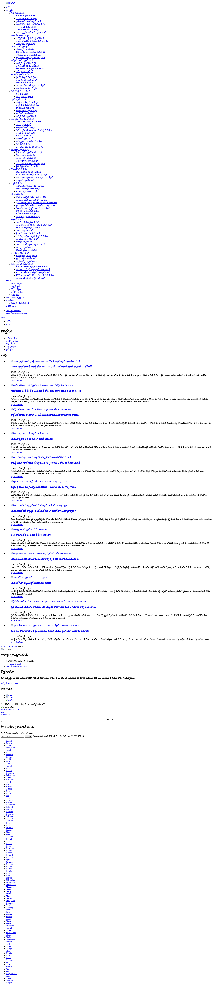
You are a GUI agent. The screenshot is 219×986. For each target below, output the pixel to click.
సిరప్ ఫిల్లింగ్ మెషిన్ (23, 124)
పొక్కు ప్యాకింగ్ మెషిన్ (24, 247)
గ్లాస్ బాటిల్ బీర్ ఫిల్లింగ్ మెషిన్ (27, 66)
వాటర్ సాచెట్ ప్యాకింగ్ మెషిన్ (27, 222)
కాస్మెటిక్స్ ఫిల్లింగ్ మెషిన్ (20, 150)
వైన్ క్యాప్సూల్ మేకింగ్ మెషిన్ (22, 264)
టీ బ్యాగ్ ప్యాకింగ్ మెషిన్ (25, 242)
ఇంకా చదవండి (17, 380)
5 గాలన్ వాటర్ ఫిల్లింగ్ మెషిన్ (27, 30)
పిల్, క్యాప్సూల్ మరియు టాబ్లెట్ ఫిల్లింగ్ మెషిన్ (34, 130)
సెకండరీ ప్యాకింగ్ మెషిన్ (20, 253)
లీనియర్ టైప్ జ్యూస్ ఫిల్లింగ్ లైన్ (28, 55)
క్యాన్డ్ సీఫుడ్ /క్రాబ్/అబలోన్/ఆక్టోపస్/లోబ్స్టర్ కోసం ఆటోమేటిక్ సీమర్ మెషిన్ (45, 462)
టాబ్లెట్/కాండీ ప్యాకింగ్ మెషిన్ (27, 239)
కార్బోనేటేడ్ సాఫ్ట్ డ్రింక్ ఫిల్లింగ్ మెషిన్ (30, 38)
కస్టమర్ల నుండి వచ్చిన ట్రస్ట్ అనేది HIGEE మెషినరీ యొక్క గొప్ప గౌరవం (43, 487)
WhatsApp (5, 715)
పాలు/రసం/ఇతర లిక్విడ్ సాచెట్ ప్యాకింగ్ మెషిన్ (34, 225)
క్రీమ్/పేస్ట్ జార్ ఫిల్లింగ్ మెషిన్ (27, 166)
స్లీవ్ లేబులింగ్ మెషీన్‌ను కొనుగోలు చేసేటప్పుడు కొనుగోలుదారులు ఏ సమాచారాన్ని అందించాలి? (53, 607)
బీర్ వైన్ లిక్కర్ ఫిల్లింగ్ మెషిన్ (22, 60)
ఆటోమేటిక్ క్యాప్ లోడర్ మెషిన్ (28, 189)
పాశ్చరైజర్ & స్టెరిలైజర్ (24, 97)
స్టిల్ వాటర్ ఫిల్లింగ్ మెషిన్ (25, 16)
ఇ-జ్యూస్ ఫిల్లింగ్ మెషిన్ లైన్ (27, 80)
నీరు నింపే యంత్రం (18, 13)
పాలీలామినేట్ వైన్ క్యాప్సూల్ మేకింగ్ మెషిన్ (33, 269)
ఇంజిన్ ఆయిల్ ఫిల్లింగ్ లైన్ (26, 88)
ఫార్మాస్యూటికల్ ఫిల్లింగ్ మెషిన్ (22, 119)
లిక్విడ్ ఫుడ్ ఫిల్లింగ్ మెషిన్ (26, 116)
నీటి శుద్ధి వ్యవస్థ (22, 94)
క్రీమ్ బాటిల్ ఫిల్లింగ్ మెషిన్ (26, 155)
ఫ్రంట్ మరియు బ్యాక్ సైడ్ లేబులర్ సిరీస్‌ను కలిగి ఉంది (36, 203)
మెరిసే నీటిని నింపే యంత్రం (26, 18)
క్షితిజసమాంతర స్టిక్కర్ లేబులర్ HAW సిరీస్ (33, 208)
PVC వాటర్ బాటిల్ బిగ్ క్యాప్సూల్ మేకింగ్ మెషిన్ (35, 275)
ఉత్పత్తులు (10, 10)
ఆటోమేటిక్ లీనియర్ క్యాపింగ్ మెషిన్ (30, 186)
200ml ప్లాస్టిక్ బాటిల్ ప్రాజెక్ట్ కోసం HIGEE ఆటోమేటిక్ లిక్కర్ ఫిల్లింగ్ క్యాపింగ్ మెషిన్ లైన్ (51, 366)
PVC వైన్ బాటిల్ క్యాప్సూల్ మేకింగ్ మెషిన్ (32, 267)
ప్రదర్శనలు (15, 295)
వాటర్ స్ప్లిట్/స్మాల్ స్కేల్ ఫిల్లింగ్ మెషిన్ (31, 32)
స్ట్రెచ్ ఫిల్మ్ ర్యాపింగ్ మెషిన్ (26, 258)
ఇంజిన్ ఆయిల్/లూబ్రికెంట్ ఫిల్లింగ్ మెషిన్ (31, 175)
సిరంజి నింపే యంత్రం (24, 136)
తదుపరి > (11, 647)
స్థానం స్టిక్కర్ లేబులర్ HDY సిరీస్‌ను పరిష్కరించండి (36, 205)
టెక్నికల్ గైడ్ (15, 286)
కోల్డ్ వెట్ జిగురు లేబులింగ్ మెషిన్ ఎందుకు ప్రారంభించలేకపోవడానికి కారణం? (45, 414)
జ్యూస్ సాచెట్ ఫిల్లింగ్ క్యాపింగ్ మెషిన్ (30, 244)
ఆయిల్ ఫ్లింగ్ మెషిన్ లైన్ (25, 83)
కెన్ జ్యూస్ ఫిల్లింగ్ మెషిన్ (25, 49)
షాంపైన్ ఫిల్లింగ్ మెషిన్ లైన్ (26, 63)
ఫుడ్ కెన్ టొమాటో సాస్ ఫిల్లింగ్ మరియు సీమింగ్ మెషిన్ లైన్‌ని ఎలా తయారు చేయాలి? (50, 631)
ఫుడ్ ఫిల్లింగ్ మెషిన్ (18, 99)
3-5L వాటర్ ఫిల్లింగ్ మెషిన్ (26, 27)
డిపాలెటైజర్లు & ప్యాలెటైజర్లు (27, 256)
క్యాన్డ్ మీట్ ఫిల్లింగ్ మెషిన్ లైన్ (27, 102)
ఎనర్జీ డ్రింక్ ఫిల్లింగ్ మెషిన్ (25, 44)
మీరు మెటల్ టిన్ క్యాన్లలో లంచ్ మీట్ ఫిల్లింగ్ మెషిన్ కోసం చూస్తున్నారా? (43, 510)
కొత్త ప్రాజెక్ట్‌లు (16, 289)
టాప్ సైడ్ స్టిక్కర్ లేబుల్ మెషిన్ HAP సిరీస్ (32, 200)
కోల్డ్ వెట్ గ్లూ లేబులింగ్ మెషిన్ (27, 211)
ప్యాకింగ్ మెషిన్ (17, 219)
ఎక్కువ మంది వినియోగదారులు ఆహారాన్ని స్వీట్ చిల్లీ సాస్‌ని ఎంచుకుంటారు (45, 559)
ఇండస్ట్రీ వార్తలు (17, 292)
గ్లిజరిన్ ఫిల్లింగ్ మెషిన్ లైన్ (26, 77)
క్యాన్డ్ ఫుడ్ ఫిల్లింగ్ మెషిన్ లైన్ (27, 105)
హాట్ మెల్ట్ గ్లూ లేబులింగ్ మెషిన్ (28, 217)
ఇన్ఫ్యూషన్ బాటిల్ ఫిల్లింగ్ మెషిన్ (29, 141)
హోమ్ (8, 7)
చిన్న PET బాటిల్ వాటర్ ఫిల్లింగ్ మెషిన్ (31, 24)
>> (16, 647)
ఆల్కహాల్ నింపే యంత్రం (25, 127)
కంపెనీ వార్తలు (16, 283)
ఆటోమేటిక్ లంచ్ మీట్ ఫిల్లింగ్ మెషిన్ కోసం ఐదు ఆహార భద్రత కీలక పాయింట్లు (46, 390)
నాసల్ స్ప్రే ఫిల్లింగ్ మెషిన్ (26, 133)
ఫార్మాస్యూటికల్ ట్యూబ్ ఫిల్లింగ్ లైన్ (29, 147)
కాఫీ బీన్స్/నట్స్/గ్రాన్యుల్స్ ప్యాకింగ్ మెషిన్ (32, 236)
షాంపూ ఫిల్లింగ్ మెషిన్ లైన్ (26, 158)
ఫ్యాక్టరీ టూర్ (11, 306)
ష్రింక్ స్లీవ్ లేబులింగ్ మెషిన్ (26, 214)
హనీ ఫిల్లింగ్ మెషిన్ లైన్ (25, 108)
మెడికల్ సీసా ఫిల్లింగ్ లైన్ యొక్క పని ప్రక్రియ (31, 582)
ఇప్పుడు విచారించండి (9, 683)
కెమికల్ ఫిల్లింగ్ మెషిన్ (19, 169)
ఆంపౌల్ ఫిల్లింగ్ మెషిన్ (24, 138)
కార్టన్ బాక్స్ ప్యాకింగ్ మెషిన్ (26, 261)
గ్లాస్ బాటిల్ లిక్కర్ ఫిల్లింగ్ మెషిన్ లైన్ (30, 69)
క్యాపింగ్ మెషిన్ (17, 183)
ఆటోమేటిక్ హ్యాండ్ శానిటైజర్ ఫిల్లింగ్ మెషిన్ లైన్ (34, 177)
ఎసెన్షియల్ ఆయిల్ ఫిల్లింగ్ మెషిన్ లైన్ (30, 85)
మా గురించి (10, 300)
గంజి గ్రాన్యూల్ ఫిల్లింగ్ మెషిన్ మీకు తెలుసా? (31, 534)
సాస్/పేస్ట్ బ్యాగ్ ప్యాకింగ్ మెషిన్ (28, 228)
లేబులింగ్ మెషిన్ (17, 194)
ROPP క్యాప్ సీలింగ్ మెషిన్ (26, 191)
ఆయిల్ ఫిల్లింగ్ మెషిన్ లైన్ (21, 74)
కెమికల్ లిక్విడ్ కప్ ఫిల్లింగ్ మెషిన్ (28, 172)
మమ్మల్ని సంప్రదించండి (20, 303)
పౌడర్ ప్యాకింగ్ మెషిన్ (24, 230)
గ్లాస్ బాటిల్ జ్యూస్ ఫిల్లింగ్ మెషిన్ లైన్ (30, 58)
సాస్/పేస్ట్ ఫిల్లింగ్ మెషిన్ (25, 113)
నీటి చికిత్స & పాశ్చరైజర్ (20, 91)
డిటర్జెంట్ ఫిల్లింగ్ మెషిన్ (25, 180)
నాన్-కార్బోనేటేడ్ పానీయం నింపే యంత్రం (32, 41)
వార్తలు (9, 281)
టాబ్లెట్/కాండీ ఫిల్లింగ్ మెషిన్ (26, 111)
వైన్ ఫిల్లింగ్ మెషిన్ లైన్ (24, 71)
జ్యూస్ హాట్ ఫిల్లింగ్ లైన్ (20, 46)
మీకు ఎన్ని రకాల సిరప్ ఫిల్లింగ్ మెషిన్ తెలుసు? (32, 438)
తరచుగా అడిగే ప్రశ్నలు (15, 297)
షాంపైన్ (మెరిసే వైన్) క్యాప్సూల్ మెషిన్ (30, 278)
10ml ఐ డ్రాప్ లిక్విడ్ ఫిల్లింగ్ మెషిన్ (29, 122)
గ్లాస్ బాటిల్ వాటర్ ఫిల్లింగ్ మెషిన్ (28, 21)
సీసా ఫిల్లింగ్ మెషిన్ (23, 144)
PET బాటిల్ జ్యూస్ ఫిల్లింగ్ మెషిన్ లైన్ (30, 52)
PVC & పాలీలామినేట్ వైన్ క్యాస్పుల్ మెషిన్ (33, 272)
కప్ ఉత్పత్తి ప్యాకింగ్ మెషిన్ (26, 250)
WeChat (4, 712)
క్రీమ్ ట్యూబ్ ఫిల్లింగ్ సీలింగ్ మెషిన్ (29, 152)
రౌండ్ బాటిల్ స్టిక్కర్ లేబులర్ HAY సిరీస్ (31, 197)
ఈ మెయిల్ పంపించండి (10, 710)
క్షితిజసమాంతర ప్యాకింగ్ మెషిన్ (28, 233)
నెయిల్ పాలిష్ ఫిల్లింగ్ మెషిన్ (27, 161)
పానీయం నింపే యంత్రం (20, 35)
